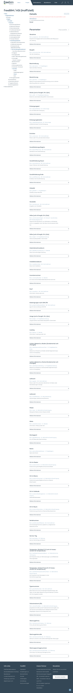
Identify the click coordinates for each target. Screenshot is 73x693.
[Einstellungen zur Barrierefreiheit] (70, 690)
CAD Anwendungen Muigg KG (43, 674)
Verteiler (15, 68)
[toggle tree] (5, 15)
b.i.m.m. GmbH (40, 685)
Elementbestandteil (14, 28)
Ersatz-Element (12, 79)
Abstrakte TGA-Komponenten (18, 42)
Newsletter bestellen (60, 677)
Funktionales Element (15, 30)
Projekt (27, 2)
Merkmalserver (37, 2)
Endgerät (15, 53)
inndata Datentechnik (9, 676)
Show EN (66, 13)
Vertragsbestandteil (14, 77)
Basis (6, 13)
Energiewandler (16, 54)
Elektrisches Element (15, 26)
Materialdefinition (9, 86)
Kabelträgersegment (18, 72)
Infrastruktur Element (15, 35)
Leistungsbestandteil (15, 37)
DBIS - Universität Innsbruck (43, 678)
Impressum (23, 669)
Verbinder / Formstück (18, 67)
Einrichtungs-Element (15, 24)
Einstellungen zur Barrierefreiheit (24, 673)
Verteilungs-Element (15, 40)
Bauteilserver (47, 2)
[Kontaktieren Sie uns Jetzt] (62, 2)
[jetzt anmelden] (65, 2)
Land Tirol (38, 681)
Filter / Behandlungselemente (19, 56)
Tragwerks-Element (13, 83)
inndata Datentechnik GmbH (43, 669)
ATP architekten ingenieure (43, 683)
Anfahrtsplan (23, 678)
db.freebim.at (33, 18)
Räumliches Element (14, 81)
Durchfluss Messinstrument (19, 51)
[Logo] (9, 2)
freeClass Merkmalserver (10, 669)
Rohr (15, 76)
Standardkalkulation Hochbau (11, 671)
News (19, 2)
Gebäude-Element (14, 31)
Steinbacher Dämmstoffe (42, 671)
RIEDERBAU (39, 688)
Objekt (8, 19)
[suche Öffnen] (68, 3)
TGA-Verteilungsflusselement (19, 49)
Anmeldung (23, 681)
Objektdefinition (10, 15)
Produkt (10, 21)
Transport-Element (14, 38)
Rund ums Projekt (24, 683)
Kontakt (22, 676)
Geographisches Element (16, 33)
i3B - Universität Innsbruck (42, 676)
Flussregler (15, 58)
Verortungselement (13, 84)
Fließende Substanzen (17, 44)
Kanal (15, 74)
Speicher (15, 63)
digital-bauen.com (8, 681)
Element (11, 22)
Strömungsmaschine (17, 65)
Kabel (15, 70)
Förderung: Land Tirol (9, 678)
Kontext (9, 17)
